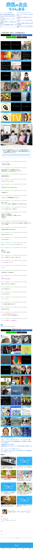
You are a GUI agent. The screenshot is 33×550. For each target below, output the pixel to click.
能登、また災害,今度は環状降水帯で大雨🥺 (7, 14)
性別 (4, 326)
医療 (1, 326)
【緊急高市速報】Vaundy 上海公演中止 (7, 444)
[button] (22, 37)
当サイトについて (16, 547)
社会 (11, 326)
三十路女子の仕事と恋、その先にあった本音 (24, 12)
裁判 (13, 326)
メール (2, 534)
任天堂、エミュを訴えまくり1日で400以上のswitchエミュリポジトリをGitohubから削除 (15, 439)
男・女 (6, 326)
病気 (9, 326)
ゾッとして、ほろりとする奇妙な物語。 (6, 12)
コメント (2, 521)
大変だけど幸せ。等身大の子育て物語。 (7, 438)
